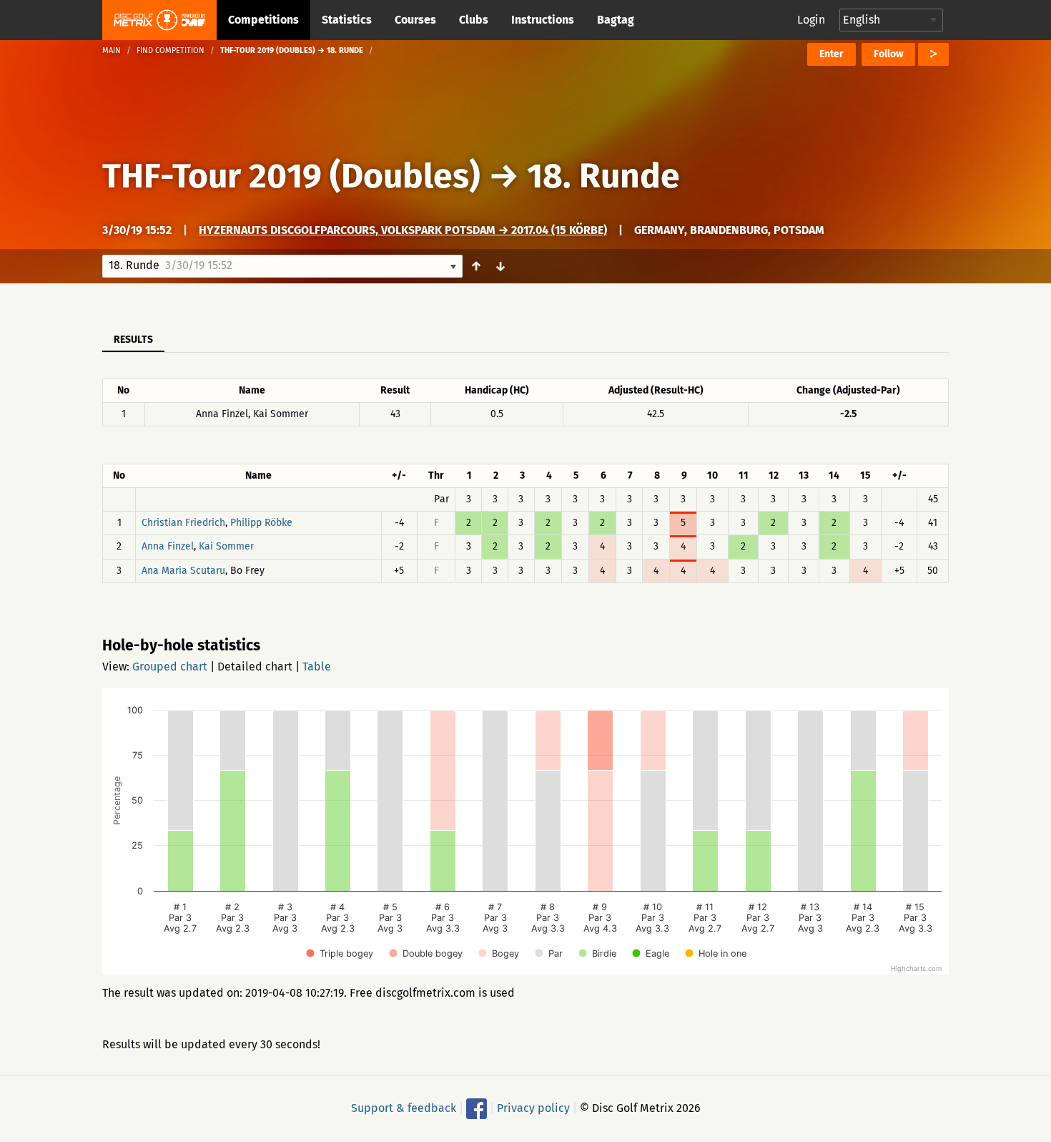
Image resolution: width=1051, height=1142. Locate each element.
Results (133, 339)
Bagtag (615, 19)
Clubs (473, 19)
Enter (831, 54)
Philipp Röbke (261, 523)
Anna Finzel (168, 547)
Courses (415, 19)
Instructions (542, 19)
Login (811, 19)
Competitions (263, 19)
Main (111, 50)
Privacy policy (533, 1108)
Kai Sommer (226, 547)
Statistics (347, 19)
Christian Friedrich (183, 523)
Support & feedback (403, 1108)
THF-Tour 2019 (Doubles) (291, 176)
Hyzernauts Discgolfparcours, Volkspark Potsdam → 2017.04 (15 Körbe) (403, 230)
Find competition (170, 50)
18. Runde (603, 176)
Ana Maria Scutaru (183, 571)
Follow (888, 54)
